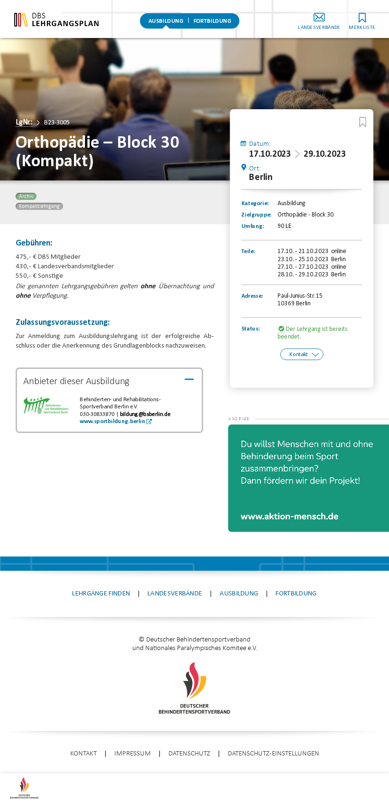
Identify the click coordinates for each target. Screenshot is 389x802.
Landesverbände (319, 27)
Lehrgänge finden (101, 593)
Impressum (132, 753)
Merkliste (362, 27)
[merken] (362, 122)
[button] (247, 439)
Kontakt (298, 354)
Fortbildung (212, 21)
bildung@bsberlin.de (145, 414)
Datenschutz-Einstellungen (273, 753)
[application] (308, 478)
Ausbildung (166, 21)
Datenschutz (189, 753)
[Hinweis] (282, 329)
